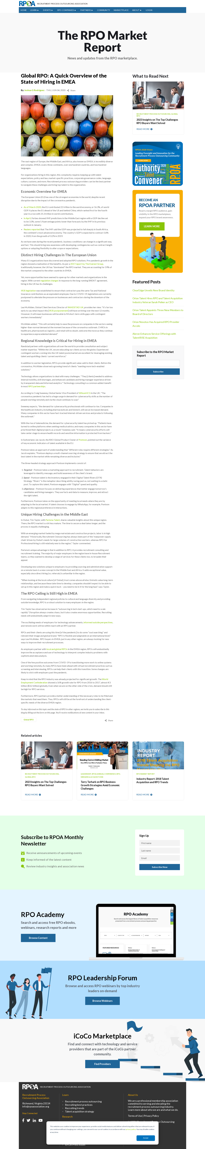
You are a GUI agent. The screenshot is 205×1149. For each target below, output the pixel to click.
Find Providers (102, 1063)
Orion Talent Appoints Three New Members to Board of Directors (157, 312)
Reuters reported (32, 229)
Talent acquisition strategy (79, 1111)
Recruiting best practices (78, 1104)
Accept (145, 1138)
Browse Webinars (102, 1000)
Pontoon (83, 439)
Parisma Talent (53, 520)
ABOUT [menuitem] (136, 10)
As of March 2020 (32, 207)
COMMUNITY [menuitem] (103, 10)
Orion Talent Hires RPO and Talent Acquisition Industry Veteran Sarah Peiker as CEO (157, 300)
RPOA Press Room (75, 1144)
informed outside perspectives (98, 622)
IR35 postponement (58, 310)
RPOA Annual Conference (104, 774)
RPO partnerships (36, 386)
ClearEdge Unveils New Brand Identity (153, 290)
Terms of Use (135, 1115)
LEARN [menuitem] (33, 10)
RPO (118, 774)
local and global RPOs (56, 649)
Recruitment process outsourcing (83, 1101)
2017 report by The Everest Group (86, 263)
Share (72, 90)
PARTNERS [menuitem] (85, 10)
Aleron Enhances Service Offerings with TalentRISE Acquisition (154, 335)
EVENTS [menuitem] (47, 10)
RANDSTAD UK (75, 307)
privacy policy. (131, 1129)
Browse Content (38, 937)
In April (27, 218)
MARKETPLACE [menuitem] (121, 10)
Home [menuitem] (24, 10)
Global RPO (29, 720)
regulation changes (49, 280)
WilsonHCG (85, 393)
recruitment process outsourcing (42, 774)
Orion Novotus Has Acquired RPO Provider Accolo (155, 323)
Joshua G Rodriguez (34, 90)
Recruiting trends (74, 1108)
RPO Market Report (145, 774)
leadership (86, 774)
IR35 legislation (28, 290)
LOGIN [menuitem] (149, 10)
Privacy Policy (151, 1115)
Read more (143, 129)
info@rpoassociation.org (35, 1106)
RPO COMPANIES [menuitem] (65, 10)
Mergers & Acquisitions (92, 777)
